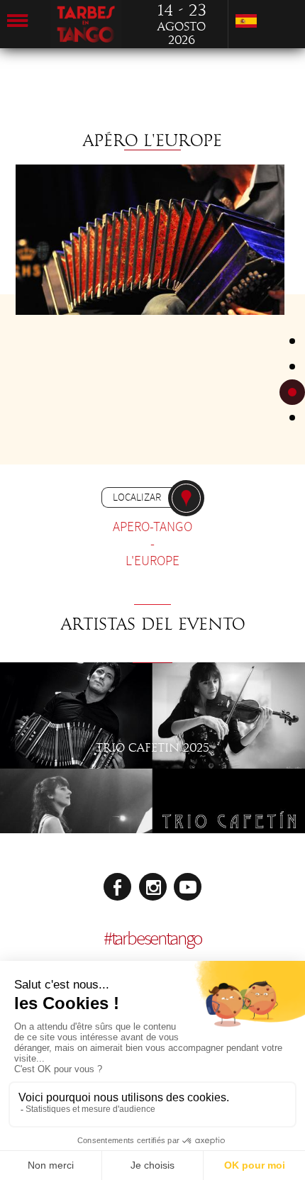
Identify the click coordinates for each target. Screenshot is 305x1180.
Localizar (137, 497)
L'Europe (152, 560)
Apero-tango (152, 526)
